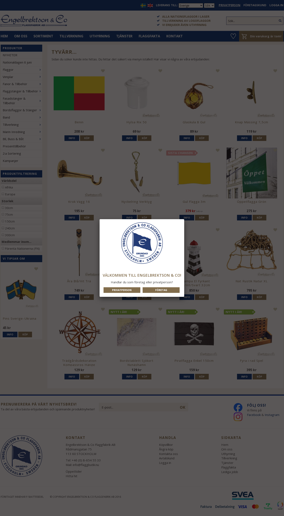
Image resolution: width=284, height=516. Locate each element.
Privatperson (122, 290)
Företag (161, 290)
